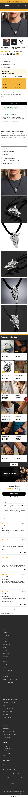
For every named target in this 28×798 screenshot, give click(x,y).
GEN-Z (4, 629)
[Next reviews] (26, 118)
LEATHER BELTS (6, 644)
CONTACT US (5, 661)
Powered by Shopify (15, 791)
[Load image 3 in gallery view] (21, 42)
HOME (4, 618)
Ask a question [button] (14, 496)
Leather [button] (6, 510)
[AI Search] (26, 399)
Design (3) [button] (13, 505)
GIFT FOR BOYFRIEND (7, 711)
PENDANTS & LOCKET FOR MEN (10, 688)
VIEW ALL (5, 650)
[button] (2, 5)
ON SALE (5, 647)
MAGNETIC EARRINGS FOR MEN (10, 679)
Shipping (7, 56)
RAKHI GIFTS (5, 714)
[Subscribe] (21, 777)
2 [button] (12, 609)
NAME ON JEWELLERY (8, 626)
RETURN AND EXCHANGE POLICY (10, 734)
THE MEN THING (9, 791)
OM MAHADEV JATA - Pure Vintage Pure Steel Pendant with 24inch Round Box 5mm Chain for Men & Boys (6, 395)
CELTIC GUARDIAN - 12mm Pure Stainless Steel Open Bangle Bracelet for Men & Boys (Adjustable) (6, 457)
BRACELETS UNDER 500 (8, 708)
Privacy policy (7, 793)
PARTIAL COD (6, 725)
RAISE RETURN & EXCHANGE (9, 731)
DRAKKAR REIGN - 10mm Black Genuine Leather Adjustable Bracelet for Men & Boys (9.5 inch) (19, 416)
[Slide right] (26, 42)
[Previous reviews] (2, 118)
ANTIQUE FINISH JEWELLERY (9, 685)
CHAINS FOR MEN (6, 690)
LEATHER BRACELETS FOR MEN (10, 699)
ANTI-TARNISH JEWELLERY (9, 682)
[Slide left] (1, 42)
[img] (5, 523)
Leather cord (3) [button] (21, 505)
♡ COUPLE (5, 632)
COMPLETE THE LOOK (7, 717)
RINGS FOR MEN (6, 696)
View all (14, 464)
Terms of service (14, 793)
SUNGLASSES (6, 635)
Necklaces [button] (12, 510)
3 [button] (14, 609)
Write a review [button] (14, 493)
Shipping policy (21, 793)
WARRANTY (5, 722)
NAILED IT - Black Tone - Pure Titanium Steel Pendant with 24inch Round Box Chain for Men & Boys (19, 395)
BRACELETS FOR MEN (7, 693)
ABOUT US (5, 664)
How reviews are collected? (7, 613)
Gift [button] (22, 508)
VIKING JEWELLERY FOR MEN (9, 702)
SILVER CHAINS (6, 676)
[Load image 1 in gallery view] (6, 42)
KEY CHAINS (5, 638)
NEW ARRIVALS (6, 653)
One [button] (18, 510)
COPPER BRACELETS (7, 673)
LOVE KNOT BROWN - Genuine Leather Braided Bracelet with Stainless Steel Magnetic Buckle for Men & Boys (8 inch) (6, 436)
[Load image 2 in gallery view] (14, 42)
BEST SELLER (6, 656)
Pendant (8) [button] (5, 505)
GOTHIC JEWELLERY (7, 670)
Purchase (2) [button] (16, 508)
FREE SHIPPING (6, 728)
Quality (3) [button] (8, 508)
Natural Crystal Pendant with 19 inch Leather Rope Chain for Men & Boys (6, 416)
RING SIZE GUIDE (6, 737)
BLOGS (4, 667)
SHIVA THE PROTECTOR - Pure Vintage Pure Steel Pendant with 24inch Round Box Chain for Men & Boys (6, 375)
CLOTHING (5, 641)
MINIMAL (5, 705)
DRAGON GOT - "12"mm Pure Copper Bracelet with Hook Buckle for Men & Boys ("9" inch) (6, 354)
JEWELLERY (5, 621)
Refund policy (22, 791)
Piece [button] (22, 510)
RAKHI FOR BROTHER (7, 623)
